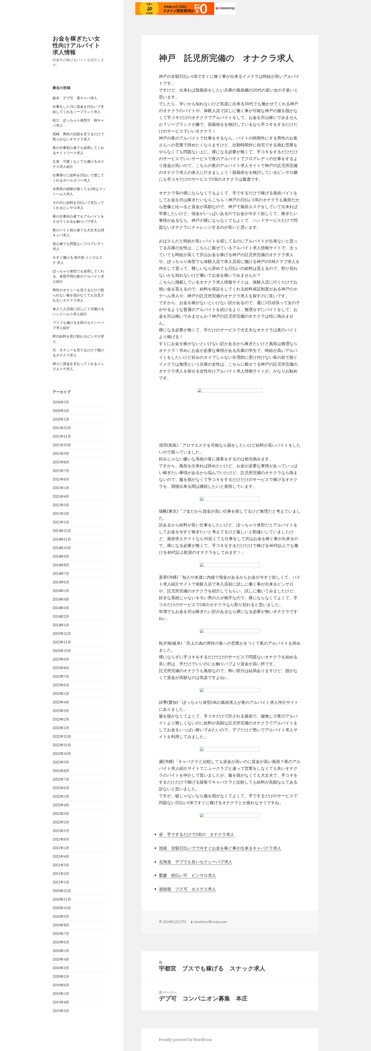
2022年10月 (62, 753)
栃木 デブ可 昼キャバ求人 (75, 98)
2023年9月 (61, 659)
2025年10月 (62, 445)
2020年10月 (62, 907)
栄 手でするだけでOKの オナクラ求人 (196, 834)
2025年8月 (61, 462)
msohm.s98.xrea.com (210, 921)
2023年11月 (62, 642)
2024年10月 (62, 547)
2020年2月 (61, 976)
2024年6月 (61, 582)
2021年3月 (61, 865)
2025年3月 (61, 505)
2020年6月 (61, 942)
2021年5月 (61, 847)
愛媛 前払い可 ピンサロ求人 (187, 875)
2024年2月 (61, 616)
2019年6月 (61, 985)
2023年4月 (61, 702)
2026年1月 (61, 419)
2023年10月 (62, 650)
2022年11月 (62, 745)
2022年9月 (61, 762)
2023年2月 (61, 719)
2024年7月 (61, 573)
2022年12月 (62, 736)
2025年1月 (61, 522)
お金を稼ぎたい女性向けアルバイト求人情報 (76, 45)
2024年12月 (62, 530)
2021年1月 (61, 882)
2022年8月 (61, 770)
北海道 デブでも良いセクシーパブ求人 (195, 862)
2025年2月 (61, 513)
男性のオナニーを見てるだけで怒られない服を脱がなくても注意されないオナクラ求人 (78, 295)
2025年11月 (62, 436)
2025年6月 (61, 479)
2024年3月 (61, 607)
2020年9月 (61, 916)
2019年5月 (61, 993)
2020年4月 (61, 959)
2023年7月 (61, 676)
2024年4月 (61, 599)
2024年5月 (61, 590)
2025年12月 (62, 427)
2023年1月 (61, 727)
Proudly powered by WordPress (185, 1039)
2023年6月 (61, 685)
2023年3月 (61, 710)
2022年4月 (61, 805)
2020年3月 (61, 967)
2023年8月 (61, 667)
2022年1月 (61, 830)
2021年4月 (61, 856)
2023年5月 (61, 693)
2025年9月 (61, 453)
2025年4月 (61, 496)
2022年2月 (61, 822)
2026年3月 (61, 402)
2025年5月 (61, 487)
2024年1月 (61, 625)
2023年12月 (62, 633)
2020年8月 (61, 925)
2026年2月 (61, 410)
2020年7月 (61, 933)
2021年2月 (61, 873)
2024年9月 (61, 556)
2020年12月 (62, 890)
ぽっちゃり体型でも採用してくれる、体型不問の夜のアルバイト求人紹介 (78, 276)
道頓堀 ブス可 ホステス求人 (187, 889)
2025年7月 (61, 470)
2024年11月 (62, 539)
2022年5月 (61, 796)
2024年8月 (61, 565)
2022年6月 (61, 787)
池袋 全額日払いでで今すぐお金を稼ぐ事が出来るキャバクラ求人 (220, 848)
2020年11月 (62, 899)
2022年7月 (61, 779)
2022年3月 (61, 813)
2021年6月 (61, 839)
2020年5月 (61, 950)
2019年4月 (61, 1002)
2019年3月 (61, 1010)
